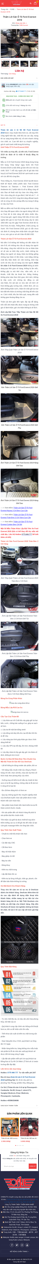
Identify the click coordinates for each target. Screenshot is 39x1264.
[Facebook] (12, 1245)
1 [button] (15, 1145)
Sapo (24, 1262)
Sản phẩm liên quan (19, 1113)
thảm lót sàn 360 (29, 1202)
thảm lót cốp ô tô (16, 1202)
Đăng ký (33, 1166)
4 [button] (23, 1145)
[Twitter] (17, 1245)
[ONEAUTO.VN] (16, 3)
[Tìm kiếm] (30, 3)
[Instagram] (22, 1245)
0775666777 (21, 91)
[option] (19, 43)
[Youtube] (27, 1245)
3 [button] (20, 1145)
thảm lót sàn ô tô (18, 1077)
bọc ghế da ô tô (25, 1199)
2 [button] (18, 1145)
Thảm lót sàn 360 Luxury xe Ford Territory (14, 1138)
